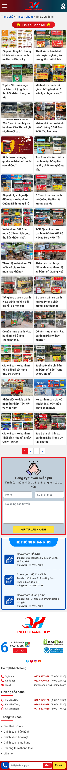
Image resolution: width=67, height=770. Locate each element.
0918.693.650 (41, 708)
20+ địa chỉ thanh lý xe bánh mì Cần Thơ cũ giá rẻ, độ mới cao (16, 127)
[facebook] (28, 661)
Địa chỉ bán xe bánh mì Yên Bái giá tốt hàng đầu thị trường (16, 369)
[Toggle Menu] (4, 6)
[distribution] (63, 6)
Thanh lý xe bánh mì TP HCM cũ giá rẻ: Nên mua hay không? (16, 267)
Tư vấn (59, 765)
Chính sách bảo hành (17, 731)
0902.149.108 (41, 700)
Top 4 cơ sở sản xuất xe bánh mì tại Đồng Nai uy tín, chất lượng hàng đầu (50, 163)
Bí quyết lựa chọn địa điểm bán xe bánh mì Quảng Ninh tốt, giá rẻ (15, 199)
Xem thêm (19, 650)
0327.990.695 (41, 680)
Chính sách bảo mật (16, 737)
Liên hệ (8, 753)
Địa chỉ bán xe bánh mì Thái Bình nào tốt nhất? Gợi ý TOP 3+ (16, 437)
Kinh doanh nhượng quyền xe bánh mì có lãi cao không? (16, 161)
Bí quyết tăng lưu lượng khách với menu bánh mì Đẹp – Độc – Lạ (16, 55)
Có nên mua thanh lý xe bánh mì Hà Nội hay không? (50, 335)
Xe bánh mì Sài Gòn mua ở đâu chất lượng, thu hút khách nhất (16, 233)
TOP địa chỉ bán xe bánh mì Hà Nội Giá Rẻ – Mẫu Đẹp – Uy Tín (49, 233)
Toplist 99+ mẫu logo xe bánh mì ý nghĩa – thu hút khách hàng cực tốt (16, 91)
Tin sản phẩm (24, 16)
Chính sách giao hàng (17, 742)
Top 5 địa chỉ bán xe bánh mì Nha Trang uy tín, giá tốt (49, 437)
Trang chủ (7, 16)
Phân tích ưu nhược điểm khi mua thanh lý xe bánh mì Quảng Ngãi (50, 267)
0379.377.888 (41, 676)
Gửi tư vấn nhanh (33, 529)
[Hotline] (5, 765)
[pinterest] (32, 661)
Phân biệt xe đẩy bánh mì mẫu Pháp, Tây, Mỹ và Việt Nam (16, 403)
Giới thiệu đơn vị (14, 726)
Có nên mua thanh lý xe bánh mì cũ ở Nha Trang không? (16, 335)
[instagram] (36, 661)
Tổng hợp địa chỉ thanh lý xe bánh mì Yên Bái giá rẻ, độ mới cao (16, 301)
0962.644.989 (41, 704)
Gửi (47, 765)
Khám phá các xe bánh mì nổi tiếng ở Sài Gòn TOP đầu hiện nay (50, 127)
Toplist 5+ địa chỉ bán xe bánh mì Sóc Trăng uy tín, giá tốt (49, 369)
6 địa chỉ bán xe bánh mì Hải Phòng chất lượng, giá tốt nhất (49, 301)
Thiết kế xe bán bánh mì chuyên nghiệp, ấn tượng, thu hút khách (49, 55)
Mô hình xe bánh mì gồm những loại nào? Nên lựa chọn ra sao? (49, 89)
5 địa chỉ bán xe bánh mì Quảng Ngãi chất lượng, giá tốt (49, 199)
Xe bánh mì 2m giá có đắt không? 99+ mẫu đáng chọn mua (49, 403)
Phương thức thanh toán (19, 748)
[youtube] (39, 661)
